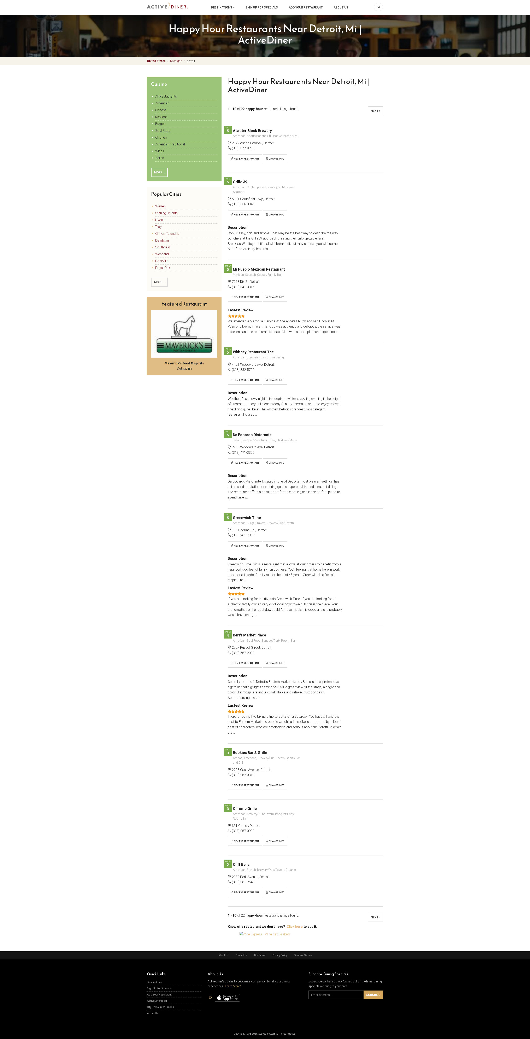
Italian (159, 158)
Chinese (161, 110)
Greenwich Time (247, 517)
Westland (162, 254)
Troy (158, 227)
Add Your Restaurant (306, 7)
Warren (160, 206)
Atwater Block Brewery (252, 130)
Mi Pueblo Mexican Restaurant (259, 269)
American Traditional (170, 144)
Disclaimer (260, 955)
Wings (159, 151)
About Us (341, 7)
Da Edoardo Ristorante (252, 435)
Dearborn (162, 240)
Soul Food (162, 131)
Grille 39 (240, 182)
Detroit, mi (184, 366)
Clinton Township (167, 234)
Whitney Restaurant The (253, 352)
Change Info (276, 158)
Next (375, 110)
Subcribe (373, 995)
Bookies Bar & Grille (250, 752)
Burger (160, 124)
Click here (295, 927)
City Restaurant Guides (160, 1007)
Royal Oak (162, 268)
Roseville (161, 261)
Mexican (161, 117)
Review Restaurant (246, 158)
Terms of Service (303, 955)
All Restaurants (166, 96)
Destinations (222, 7)
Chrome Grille (245, 808)
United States (156, 61)
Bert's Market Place (249, 635)
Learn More (232, 986)
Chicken (161, 137)
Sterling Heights (166, 213)
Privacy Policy (279, 955)
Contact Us (241, 955)
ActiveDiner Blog (157, 1000)
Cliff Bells (241, 864)
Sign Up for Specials (262, 7)
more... (159, 172)
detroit (191, 61)
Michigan (176, 61)
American (162, 103)
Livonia (160, 220)
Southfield (162, 247)
